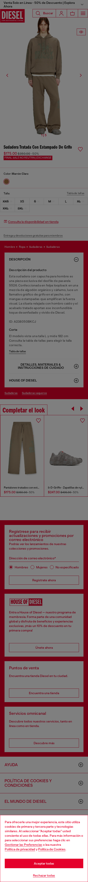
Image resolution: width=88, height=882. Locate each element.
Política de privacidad (20, 849)
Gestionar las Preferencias (23, 844)
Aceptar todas (44, 863)
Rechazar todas (44, 875)
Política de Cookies (51, 849)
